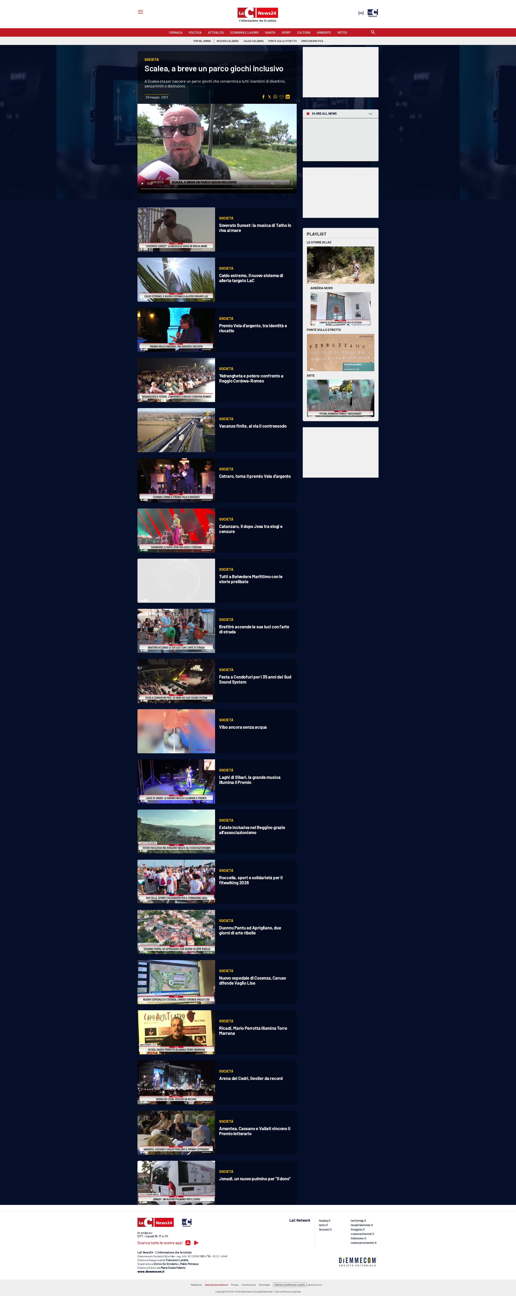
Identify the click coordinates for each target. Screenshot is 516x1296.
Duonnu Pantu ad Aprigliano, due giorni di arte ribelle (250, 930)
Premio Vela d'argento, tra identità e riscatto (253, 328)
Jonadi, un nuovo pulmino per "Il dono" (255, 1178)
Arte (311, 375)
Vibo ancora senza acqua (243, 727)
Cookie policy (249, 1284)
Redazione (196, 1284)
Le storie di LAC (319, 242)
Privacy (235, 1284)
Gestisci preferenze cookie (290, 1284)
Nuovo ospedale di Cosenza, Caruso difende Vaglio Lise (252, 980)
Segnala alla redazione (216, 1284)
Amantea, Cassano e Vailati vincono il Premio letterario (254, 1131)
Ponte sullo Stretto (324, 330)
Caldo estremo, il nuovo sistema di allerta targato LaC (251, 278)
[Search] (373, 32)
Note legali (264, 1284)
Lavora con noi (314, 1284)
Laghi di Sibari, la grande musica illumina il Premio (250, 779)
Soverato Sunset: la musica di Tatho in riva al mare (255, 227)
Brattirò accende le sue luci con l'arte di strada (254, 629)
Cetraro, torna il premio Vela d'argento (255, 476)
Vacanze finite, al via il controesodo (253, 425)
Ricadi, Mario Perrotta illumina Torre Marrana (253, 1030)
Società (226, 218)
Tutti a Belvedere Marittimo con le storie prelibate (251, 579)
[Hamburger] (139, 12)
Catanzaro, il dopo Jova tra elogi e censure (251, 529)
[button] (263, 97)
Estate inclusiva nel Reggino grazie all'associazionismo (252, 830)
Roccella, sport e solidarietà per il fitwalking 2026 (251, 880)
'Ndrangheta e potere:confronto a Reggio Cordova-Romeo (251, 378)
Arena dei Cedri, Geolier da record (251, 1078)
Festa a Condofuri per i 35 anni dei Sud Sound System (255, 679)
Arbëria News (321, 288)
